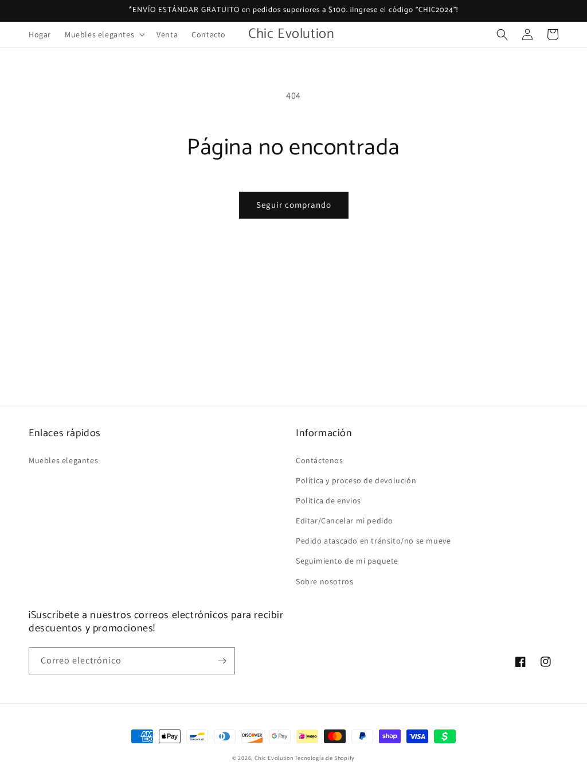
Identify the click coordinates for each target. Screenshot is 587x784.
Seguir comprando (293, 204)
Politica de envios (328, 500)
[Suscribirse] (221, 660)
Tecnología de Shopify (325, 758)
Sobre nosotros (324, 581)
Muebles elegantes (63, 460)
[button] (104, 34)
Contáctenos (319, 460)
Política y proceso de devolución (356, 480)
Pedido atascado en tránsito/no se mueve (373, 540)
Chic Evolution (274, 758)
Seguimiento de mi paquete (347, 561)
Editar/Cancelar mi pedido (344, 520)
